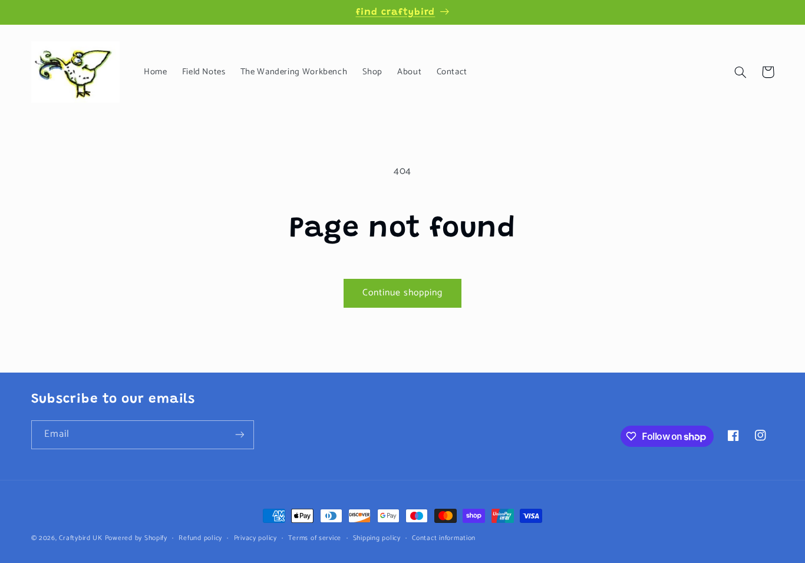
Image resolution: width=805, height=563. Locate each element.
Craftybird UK (81, 538)
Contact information (444, 538)
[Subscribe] (239, 434)
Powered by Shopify (136, 538)
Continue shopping (402, 293)
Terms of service (314, 538)
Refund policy (200, 538)
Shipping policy (377, 538)
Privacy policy (255, 538)
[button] (740, 71)
